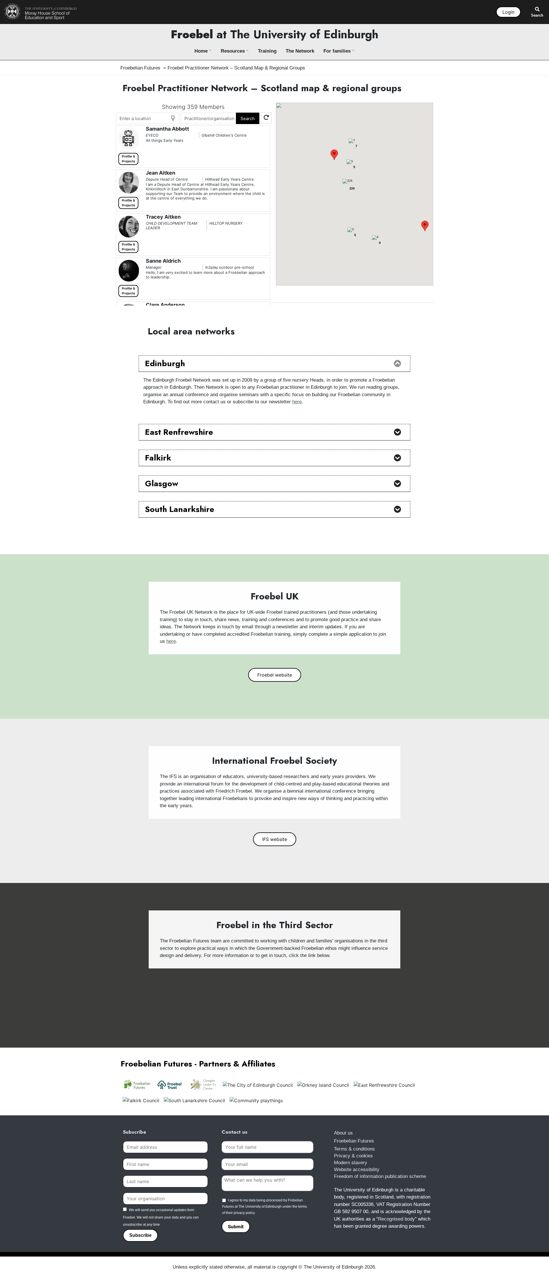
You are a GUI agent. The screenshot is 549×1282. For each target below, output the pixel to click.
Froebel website (274, 675)
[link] (40, 11)
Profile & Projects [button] (128, 158)
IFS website (274, 839)
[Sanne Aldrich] (128, 270)
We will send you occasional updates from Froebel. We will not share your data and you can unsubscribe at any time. (161, 1217)
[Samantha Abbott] (128, 138)
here (297, 401)
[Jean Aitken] (128, 182)
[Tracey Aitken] (128, 226)
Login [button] (508, 12)
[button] (334, 154)
